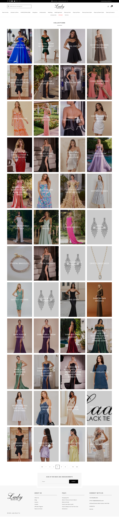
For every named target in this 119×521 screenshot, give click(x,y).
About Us (37, 497)
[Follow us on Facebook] (8, 1)
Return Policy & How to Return (69, 500)
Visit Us (66, 15)
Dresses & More (14, 12)
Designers (35, 12)
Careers (36, 502)
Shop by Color (67, 12)
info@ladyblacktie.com (98, 500)
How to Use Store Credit (67, 504)
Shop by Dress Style (87, 12)
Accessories (53, 15)
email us (17, 1)
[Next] (77, 467)
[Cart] (111, 6)
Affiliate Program (39, 506)
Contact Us (92, 506)
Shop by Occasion (110, 12)
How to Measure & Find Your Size (70, 506)
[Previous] (42, 467)
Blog (36, 500)
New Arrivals (5, 12)
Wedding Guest (58, 12)
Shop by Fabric (76, 12)
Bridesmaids (43, 12)
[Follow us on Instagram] (10, 1)
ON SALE (61, 15)
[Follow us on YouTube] (12, 1)
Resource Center (38, 508)
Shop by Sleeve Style (99, 12)
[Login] (108, 6)
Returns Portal (65, 502)
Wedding (50, 12)
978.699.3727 (95, 497)
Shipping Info (65, 497)
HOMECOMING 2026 (25, 12)
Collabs (36, 504)
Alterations (64, 508)
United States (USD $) (106, 1)
